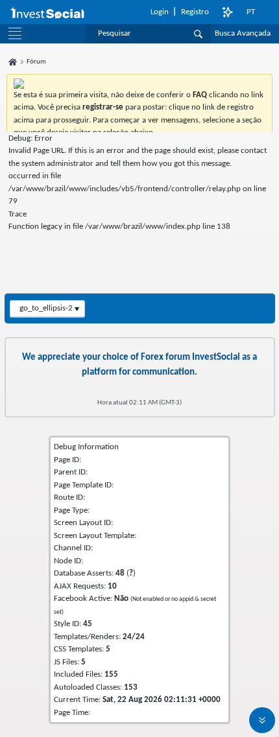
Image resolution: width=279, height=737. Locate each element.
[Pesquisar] (198, 33)
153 (131, 687)
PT (251, 12)
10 (112, 586)
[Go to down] (262, 720)
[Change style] (227, 12)
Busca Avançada (243, 33)
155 (111, 674)
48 (120, 573)
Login (160, 12)
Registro (195, 12)
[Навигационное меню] (14, 33)
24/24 (134, 637)
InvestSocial (216, 357)
